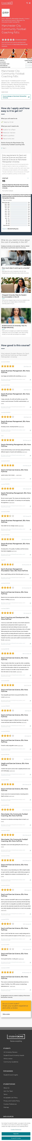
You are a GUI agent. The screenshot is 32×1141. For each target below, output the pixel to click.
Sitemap (6, 1107)
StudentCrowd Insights (11, 1075)
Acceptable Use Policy (11, 1097)
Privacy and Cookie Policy (12, 1101)
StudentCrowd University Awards (14, 1055)
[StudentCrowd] (7, 3)
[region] (16, 1129)
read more (4, 92)
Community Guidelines (11, 1062)
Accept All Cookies (16, 1138)
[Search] (27, 3)
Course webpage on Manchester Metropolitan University (14, 97)
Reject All (16, 1133)
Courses (26, 18)
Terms (5, 1094)
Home (3, 18)
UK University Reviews (10, 1052)
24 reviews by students (21, 39)
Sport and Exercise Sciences (9, 20)
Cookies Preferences (10, 1104)
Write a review (6, 1014)
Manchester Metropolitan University (15, 18)
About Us (6, 1088)
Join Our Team (8, 1091)
